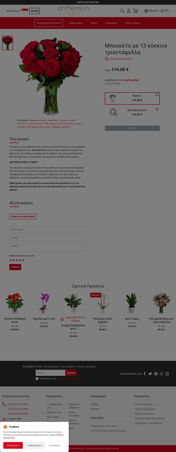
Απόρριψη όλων (35, 445)
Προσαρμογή (54, 445)
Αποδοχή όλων (13, 445)
